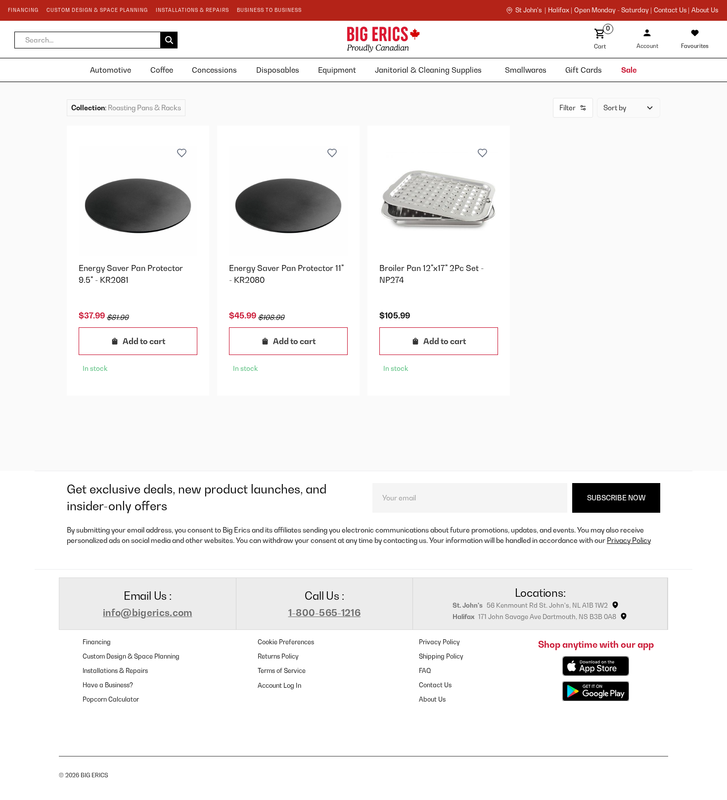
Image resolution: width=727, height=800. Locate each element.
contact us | (671, 10)
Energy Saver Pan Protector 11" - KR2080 (286, 274)
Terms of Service (282, 670)
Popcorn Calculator (111, 699)
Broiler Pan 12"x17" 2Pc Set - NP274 (431, 274)
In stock (95, 368)
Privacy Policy (629, 540)
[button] (96, 40)
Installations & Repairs (115, 670)
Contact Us (435, 685)
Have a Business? (108, 685)
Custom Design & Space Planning (131, 656)
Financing (97, 642)
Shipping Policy (441, 656)
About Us (704, 10)
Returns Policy (278, 656)
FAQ (425, 670)
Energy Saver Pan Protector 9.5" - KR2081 (131, 274)
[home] (296, 39)
